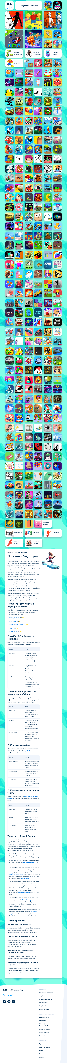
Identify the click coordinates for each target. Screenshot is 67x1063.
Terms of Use (43, 1035)
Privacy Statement (44, 1029)
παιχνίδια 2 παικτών (29, 751)
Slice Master (13, 631)
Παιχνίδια (10, 552)
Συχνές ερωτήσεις (44, 1017)
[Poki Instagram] (8, 1001)
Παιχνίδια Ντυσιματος (45, 1006)
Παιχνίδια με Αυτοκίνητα (46, 992)
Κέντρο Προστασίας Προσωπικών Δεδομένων (46, 1025)
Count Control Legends (16, 624)
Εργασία (41, 1057)
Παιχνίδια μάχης (27, 900)
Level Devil (12, 621)
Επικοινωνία (42, 1020)
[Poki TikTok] (4, 1001)
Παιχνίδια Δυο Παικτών (45, 999)
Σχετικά (41, 1044)
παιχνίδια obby (25, 878)
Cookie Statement (44, 1032)
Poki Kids (41, 1050)
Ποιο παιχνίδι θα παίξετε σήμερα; (12, 8)
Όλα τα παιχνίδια (44, 1009)
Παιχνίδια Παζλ (43, 1002)
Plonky (11, 628)
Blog (40, 1053)
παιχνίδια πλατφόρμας (16, 874)
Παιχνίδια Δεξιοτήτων (21, 552)
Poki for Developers (44, 1047)
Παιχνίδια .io (42, 996)
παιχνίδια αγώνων (24, 892)
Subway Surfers (14, 617)
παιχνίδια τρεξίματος (28, 862)
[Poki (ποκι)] (9, 4)
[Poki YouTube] (13, 1001)
